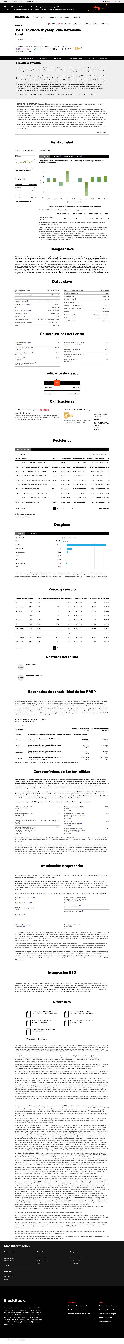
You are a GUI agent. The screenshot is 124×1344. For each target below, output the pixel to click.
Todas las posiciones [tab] (23, 449)
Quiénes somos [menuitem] (38, 17)
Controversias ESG (21, 1122)
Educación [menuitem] (77, 17)
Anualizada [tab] (55, 156)
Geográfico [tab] (19, 533)
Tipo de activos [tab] (32, 533)
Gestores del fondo (75, 58)
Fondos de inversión (42, 1261)
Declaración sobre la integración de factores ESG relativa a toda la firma (52, 989)
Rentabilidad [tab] (44, 150)
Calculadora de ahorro (10, 1276)
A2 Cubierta (19, 607)
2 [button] (57, 508)
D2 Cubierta (20, 628)
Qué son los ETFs (8, 1274)
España (116, 1)
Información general (25, 58)
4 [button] (63, 508)
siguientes (82, 802)
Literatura (103, 58)
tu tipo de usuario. (68, 9)
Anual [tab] (79, 156)
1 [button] (54, 508)
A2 (17, 602)
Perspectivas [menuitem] (65, 17)
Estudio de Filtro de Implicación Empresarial (65, 1120)
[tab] (26, 161)
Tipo (17, 541)
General (17, 413)
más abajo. (102, 893)
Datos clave (58, 58)
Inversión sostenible (75, 1261)
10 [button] (70, 508)
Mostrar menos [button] (101, 132)
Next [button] (72, 508)
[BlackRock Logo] (15, 1301)
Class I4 (18, 620)
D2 (17, 624)
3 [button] (60, 508)
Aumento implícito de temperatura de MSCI (40, 1122)
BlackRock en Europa (10, 1260)
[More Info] (70, 48)
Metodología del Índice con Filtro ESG (91, 1120)
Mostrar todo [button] (105, 508)
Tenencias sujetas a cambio (23, 517)
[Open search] (108, 17)
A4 (17, 615)
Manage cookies (105, 1321)
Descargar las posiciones (26, 514)
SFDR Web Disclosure (92, 24)
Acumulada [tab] (68, 156)
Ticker (18, 458)
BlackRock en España (10, 1258)
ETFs (38, 1263)
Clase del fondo (21, 598)
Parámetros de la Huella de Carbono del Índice (37, 1120)
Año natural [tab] (44, 156)
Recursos (6, 1279)
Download (106, 24)
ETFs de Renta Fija (75, 1263)
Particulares (106, 1)
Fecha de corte (18, 184)
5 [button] (66, 508)
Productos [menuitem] (52, 17)
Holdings (91, 58)
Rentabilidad (43, 58)
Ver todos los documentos (37, 1039)
